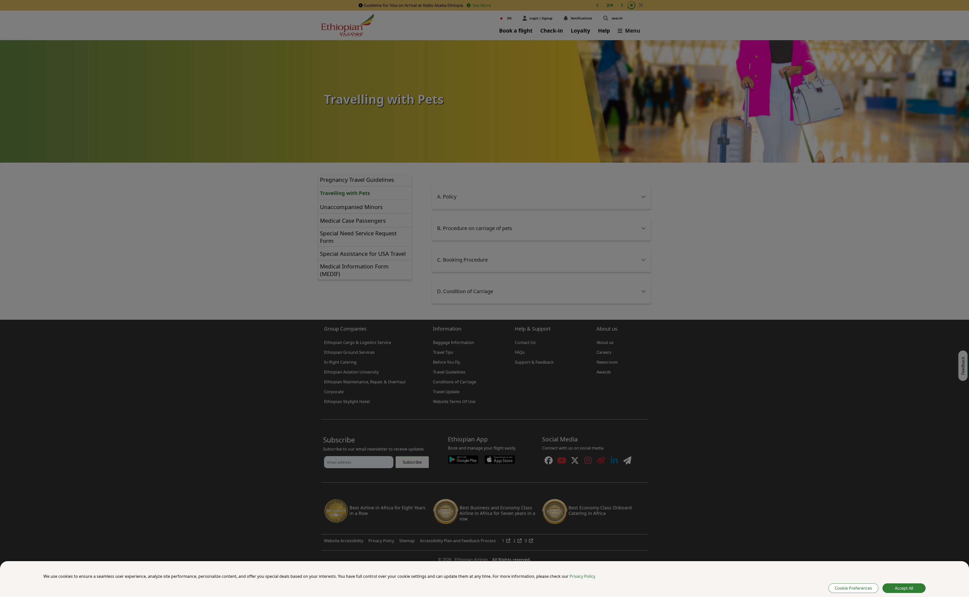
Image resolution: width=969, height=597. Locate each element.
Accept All (904, 588)
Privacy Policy (582, 576)
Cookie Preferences (853, 588)
